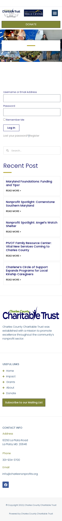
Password (9, 106)
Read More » (13, 190)
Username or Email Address (20, 92)
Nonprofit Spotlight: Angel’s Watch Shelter (31, 224)
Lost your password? (15, 135)
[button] (55, 13)
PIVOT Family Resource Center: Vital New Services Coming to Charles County (28, 246)
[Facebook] (5, 485)
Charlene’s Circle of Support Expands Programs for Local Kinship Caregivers (27, 270)
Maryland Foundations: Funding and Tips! (29, 183)
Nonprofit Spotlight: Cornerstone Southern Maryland (30, 204)
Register (34, 135)
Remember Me (14, 119)
